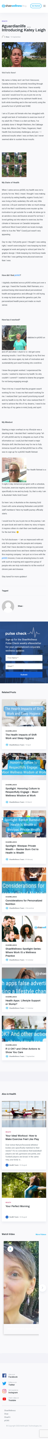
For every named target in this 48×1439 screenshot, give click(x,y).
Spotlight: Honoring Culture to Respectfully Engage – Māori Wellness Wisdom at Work (23, 792)
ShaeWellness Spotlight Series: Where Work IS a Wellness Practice (23, 952)
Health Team (13, 1165)
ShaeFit (7, 1417)
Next (42, 1288)
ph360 (17, 275)
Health (4, 21)
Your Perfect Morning (18, 1206)
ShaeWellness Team (16, 745)
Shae (7, 37)
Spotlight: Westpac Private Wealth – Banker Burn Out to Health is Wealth (22, 849)
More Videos (41, 1234)
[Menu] (44, 6)
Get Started (36, 6)
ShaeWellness (11, 731)
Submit (24, 675)
